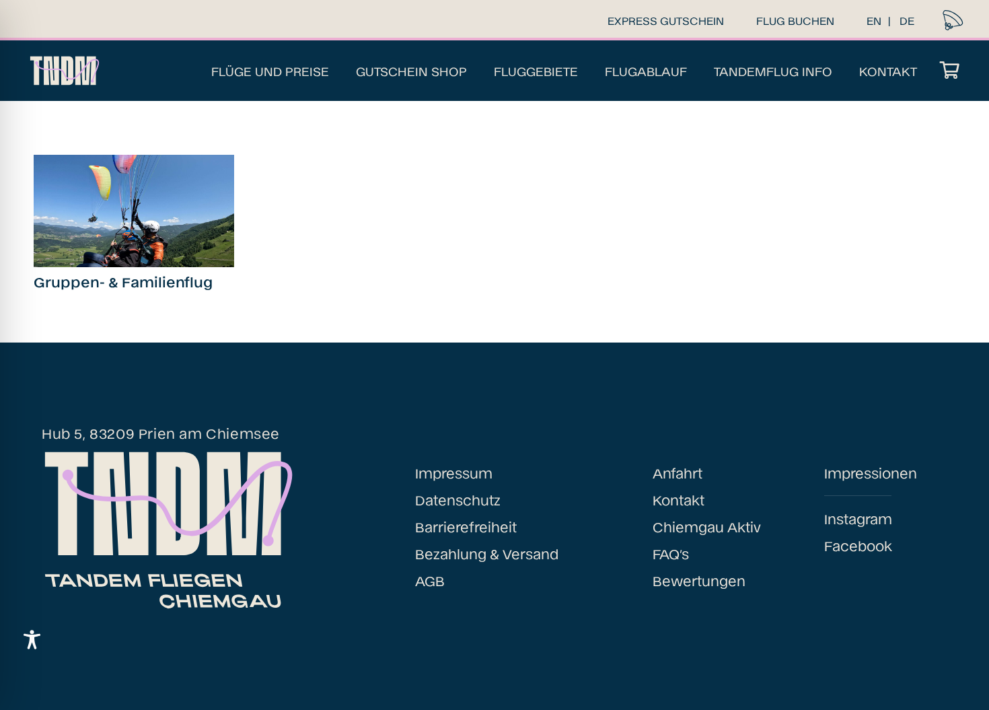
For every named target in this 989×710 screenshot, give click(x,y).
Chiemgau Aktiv (707, 526)
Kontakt (678, 499)
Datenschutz (458, 499)
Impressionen (870, 472)
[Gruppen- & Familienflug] (134, 211)
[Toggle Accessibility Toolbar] (32, 640)
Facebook (858, 545)
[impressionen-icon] (953, 20)
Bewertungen (699, 580)
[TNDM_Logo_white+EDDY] (63, 70)
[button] (336, 70)
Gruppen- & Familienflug (123, 281)
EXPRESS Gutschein (666, 20)
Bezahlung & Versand (486, 553)
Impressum (453, 472)
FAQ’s (671, 553)
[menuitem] (874, 20)
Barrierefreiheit (466, 526)
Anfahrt (677, 472)
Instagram (858, 518)
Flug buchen (795, 20)
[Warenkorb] (949, 70)
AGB (430, 580)
